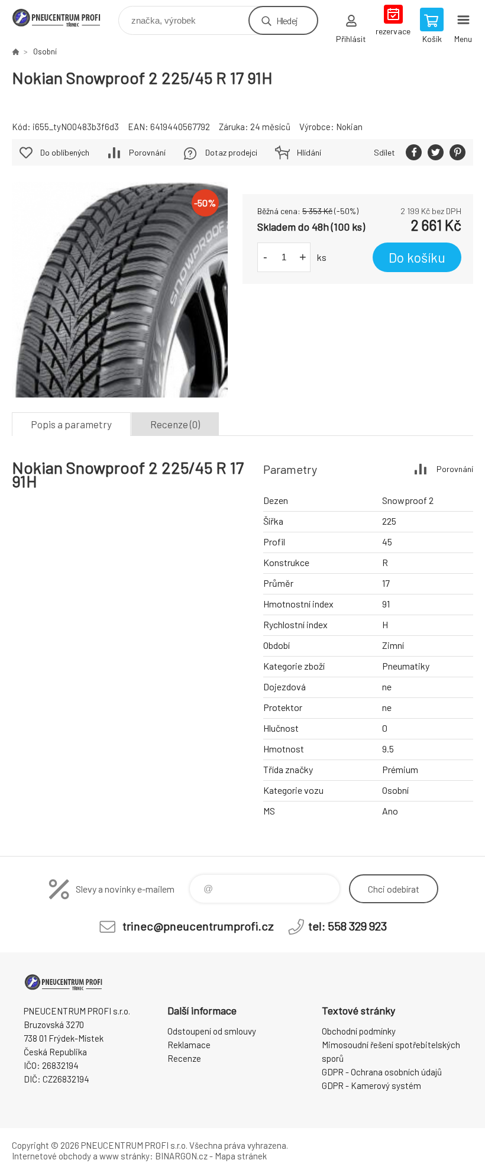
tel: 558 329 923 (347, 926)
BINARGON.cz (181, 1156)
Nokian (349, 126)
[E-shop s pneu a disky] (15, 51)
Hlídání (309, 152)
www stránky (124, 1156)
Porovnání (147, 152)
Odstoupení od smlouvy (211, 1031)
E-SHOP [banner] (64, 17)
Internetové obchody (51, 1156)
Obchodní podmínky (359, 1031)
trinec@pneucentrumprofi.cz (198, 926)
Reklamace (189, 1044)
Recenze (184, 1058)
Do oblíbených (64, 152)
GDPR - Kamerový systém (371, 1085)
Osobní (45, 51)
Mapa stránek (241, 1156)
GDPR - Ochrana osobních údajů (382, 1072)
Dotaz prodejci (231, 152)
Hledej (287, 20)
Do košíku (417, 257)
